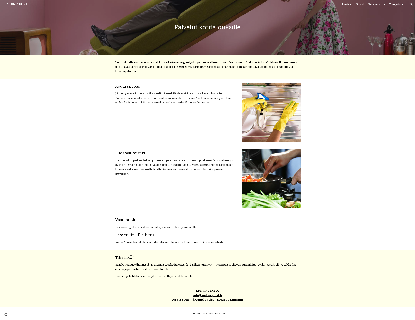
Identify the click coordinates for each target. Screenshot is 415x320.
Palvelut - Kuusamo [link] (368, 4)
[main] (207, 27)
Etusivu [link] (346, 4)
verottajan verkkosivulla (176, 276)
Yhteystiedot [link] (397, 4)
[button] (411, 4)
